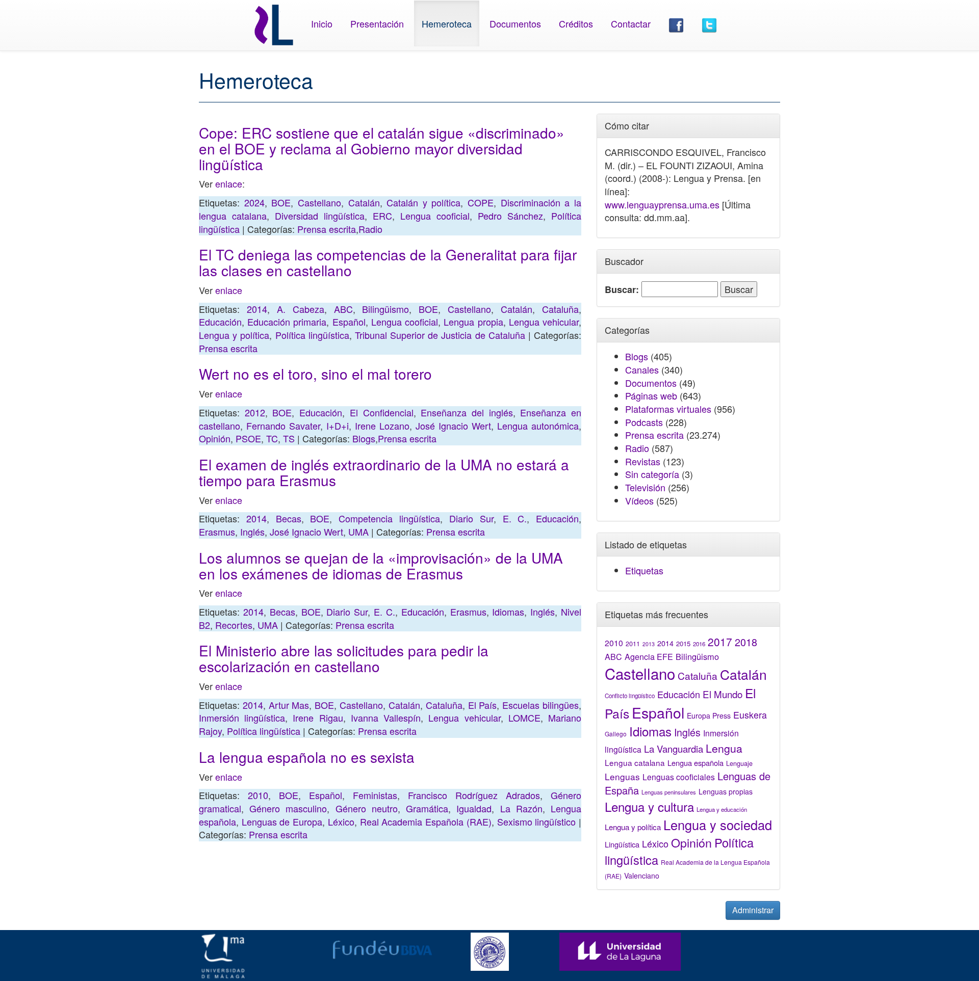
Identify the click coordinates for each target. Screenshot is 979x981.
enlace (228, 183)
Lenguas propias (726, 791)
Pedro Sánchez (510, 215)
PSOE (248, 438)
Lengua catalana (635, 762)
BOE (281, 202)
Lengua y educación (722, 809)
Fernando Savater (283, 425)
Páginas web (651, 395)
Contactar (631, 23)
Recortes (233, 624)
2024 (254, 202)
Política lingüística (312, 334)
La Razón (521, 808)
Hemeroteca (447, 23)
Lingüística (622, 844)
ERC (382, 215)
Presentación (377, 23)
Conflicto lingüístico (630, 696)
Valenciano (641, 875)
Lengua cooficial (435, 215)
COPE (481, 202)
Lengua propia (473, 321)
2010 (258, 795)
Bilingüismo (385, 308)
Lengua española (695, 762)
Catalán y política (423, 202)
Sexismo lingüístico (536, 821)
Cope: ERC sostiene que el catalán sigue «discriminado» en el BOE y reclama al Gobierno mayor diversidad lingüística (381, 148)
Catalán (364, 202)
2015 (683, 643)
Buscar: (622, 289)
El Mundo (722, 694)
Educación (220, 321)
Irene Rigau (318, 717)
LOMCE (524, 717)
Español (349, 321)
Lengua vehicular (544, 321)
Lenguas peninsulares (668, 792)
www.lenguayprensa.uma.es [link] (662, 204)
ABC (343, 308)
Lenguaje (739, 763)
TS (289, 438)
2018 (746, 641)
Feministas (375, 795)
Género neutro (367, 808)
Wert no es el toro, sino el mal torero (315, 373)
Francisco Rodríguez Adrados (474, 795)
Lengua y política (234, 334)
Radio (370, 228)
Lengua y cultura (649, 806)
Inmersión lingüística (242, 717)
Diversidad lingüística (320, 215)
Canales (642, 369)
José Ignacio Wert (453, 425)
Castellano (319, 202)
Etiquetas (644, 570)
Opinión (214, 438)
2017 (720, 641)
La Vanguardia (673, 748)
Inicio (321, 23)
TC (272, 438)
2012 (255, 412)
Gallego (616, 733)
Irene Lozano (382, 425)
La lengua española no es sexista (307, 757)
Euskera (750, 714)
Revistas (642, 461)
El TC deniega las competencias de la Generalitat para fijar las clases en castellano (388, 262)
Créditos (576, 23)
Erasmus (217, 531)
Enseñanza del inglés (466, 412)
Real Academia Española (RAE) (426, 821)
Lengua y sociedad (717, 824)
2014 (257, 308)
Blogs (363, 438)
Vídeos (639, 500)
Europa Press (709, 715)
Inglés (252, 531)
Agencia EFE (649, 656)
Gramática (427, 808)
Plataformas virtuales (668, 408)
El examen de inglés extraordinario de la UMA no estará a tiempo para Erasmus (384, 472)
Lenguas (622, 776)
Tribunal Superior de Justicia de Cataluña (440, 334)
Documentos (515, 23)
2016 (699, 644)
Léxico (341, 821)
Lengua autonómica (538, 425)
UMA (358, 531)
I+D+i (337, 425)
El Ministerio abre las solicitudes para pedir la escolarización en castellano (343, 658)
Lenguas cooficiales (678, 776)
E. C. (515, 518)
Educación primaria (286, 321)
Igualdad (474, 808)
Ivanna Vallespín (386, 717)
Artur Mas (289, 704)
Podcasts (644, 422)
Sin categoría (652, 474)
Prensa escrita (326, 228)
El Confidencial (382, 412)
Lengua (724, 748)
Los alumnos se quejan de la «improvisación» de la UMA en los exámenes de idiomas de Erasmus (381, 565)
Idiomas (508, 611)
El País (482, 704)
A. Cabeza (300, 308)
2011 (633, 643)
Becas (288, 518)
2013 (648, 644)
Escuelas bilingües (540, 704)
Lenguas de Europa (282, 821)
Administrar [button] (753, 910)
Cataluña (560, 308)
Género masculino (288, 808)
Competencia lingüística (389, 518)
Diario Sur (471, 518)
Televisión (645, 487)
